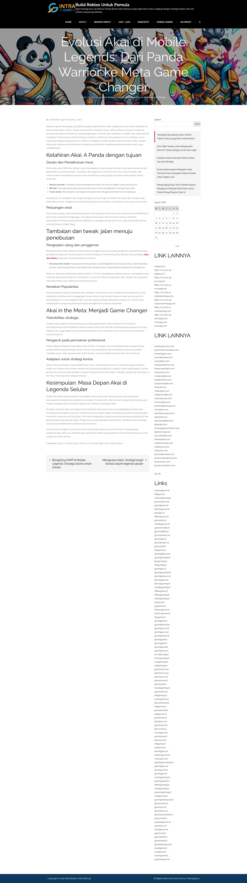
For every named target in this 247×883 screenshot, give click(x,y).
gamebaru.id (160, 826)
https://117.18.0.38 (162, 300)
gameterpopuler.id (163, 844)
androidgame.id (161, 490)
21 (170, 228)
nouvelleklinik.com (163, 435)
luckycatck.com (161, 372)
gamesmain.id (161, 680)
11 (160, 223)
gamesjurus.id (161, 677)
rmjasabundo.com (163, 398)
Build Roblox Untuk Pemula (102, 4)
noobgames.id (161, 829)
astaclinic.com (161, 450)
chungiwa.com (161, 409)
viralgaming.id (161, 796)
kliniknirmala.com (162, 432)
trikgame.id (159, 494)
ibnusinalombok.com (164, 454)
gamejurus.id (160, 721)
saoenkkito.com (161, 361)
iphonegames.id (161, 509)
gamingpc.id (160, 569)
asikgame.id (160, 747)
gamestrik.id (160, 546)
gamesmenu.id (161, 669)
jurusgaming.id (161, 654)
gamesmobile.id (162, 528)
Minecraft (143, 22)
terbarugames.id (162, 613)
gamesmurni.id (161, 673)
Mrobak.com (160, 387)
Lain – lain (124, 22)
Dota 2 (82, 22)
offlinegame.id (161, 591)
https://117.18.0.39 (162, 277)
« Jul (176, 246)
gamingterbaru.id (162, 576)
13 (167, 223)
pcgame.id (159, 602)
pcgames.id (159, 606)
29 (174, 233)
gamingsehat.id (161, 781)
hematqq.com (161, 318)
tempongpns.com (162, 353)
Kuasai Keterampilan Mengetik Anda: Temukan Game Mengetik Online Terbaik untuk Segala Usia (176, 173)
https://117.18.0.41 (162, 292)
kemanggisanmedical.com (166, 428)
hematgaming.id (162, 688)
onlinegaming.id (161, 598)
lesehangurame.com (164, 346)
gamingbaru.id (161, 766)
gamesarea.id (160, 736)
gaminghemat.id (162, 624)
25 (159, 233)
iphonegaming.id (162, 583)
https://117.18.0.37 (162, 307)
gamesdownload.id (163, 814)
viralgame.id (160, 852)
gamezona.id (160, 729)
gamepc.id (159, 513)
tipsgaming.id (160, 561)
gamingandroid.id (162, 572)
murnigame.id (160, 732)
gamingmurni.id (161, 628)
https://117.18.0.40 (162, 315)
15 (174, 223)
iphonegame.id (161, 580)
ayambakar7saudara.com (166, 350)
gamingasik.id (160, 639)
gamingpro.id (160, 773)
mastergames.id (162, 755)
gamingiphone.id (162, 554)
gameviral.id (160, 833)
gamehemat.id (161, 710)
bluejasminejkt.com (163, 383)
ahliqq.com (159, 274)
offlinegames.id (161, 516)
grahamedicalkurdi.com (165, 458)
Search (157, 119)
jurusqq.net (159, 281)
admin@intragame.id (59, 119)
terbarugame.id (161, 609)
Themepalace (192, 878)
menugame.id (160, 758)
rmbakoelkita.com (162, 376)
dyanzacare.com (162, 462)
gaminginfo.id (160, 621)
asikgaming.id (160, 665)
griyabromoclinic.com (164, 465)
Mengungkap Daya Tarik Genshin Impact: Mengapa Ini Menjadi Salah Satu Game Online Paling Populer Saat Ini (176, 188)
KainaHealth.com (162, 439)
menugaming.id (161, 658)
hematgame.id (161, 751)
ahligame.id (159, 744)
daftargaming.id (161, 785)
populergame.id (162, 859)
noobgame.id (160, 848)
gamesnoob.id (161, 803)
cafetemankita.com (163, 394)
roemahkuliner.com (163, 357)
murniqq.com (160, 322)
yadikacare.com (162, 447)
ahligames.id (160, 706)
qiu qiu (157, 473)
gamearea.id (160, 740)
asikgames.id (160, 714)
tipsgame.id (159, 617)
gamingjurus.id (161, 632)
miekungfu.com (161, 391)
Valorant (185, 22)
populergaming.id (162, 792)
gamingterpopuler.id (164, 799)
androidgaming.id (162, 498)
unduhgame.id (161, 855)
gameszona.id (161, 691)
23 (177, 228)
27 (166, 233)
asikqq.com (159, 266)
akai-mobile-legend (113, 443)
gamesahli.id (160, 684)
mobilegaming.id (162, 587)
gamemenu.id (160, 725)
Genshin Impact (102, 22)
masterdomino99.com (164, 303)
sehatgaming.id (161, 788)
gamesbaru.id (160, 811)
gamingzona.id (161, 650)
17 (156, 228)
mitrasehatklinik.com (164, 421)
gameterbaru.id (161, 542)
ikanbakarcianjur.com (164, 413)
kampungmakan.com (164, 368)
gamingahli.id (160, 643)
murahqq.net (160, 288)
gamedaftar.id (160, 837)
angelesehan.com (162, 380)
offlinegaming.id (161, 595)
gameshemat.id (161, 703)
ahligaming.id (160, 695)
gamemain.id (160, 718)
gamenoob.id (160, 818)
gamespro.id (160, 807)
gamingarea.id (161, 647)
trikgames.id (160, 550)
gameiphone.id (161, 505)
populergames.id (162, 822)
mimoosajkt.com (162, 402)
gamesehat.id (160, 840)
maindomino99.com (163, 296)
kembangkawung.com (165, 406)
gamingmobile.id (162, 557)
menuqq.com (160, 326)
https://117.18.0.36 (162, 270)
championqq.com (162, 311)
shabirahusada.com (163, 443)
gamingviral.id (161, 770)
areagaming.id (161, 662)
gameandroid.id (161, 501)
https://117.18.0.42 (162, 285)
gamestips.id (160, 539)
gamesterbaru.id (162, 535)
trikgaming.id (160, 565)
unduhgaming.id (162, 777)
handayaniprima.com (164, 365)
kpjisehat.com (160, 417)
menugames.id (161, 699)
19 (163, 228)
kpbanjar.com (160, 424)
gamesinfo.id (160, 520)
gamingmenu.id (161, 636)
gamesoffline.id (161, 531)
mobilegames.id (162, 524)
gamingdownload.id (163, 762)
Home (68, 22)
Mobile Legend (165, 22)
